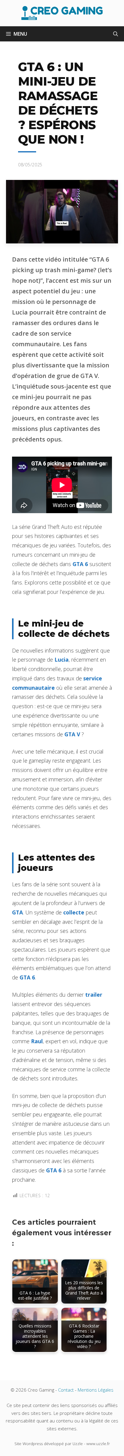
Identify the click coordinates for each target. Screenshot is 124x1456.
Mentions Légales (95, 1390)
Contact (66, 1390)
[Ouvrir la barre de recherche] (115, 33)
